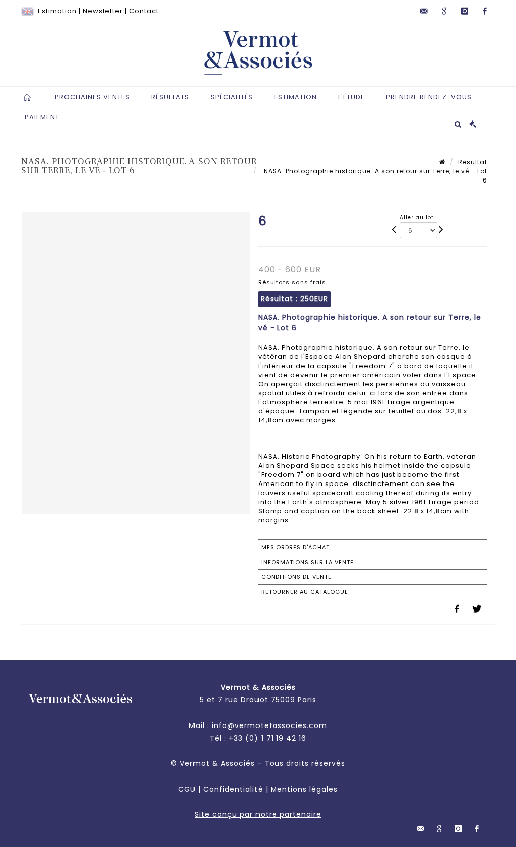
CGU (187, 789)
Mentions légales (304, 789)
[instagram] (465, 11)
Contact (144, 11)
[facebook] (485, 11)
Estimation (57, 11)
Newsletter (103, 11)
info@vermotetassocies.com (269, 725)
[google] (444, 11)
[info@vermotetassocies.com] (424, 11)
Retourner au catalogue (304, 592)
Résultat (472, 162)
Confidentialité (233, 789)
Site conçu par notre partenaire (258, 814)
